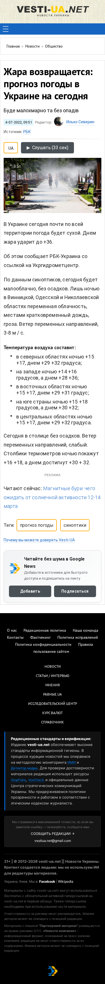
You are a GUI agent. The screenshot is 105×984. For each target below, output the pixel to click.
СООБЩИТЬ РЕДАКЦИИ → (52, 833)
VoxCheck (36, 780)
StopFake (18, 780)
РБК (27, 131)
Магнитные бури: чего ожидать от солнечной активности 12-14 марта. (52, 497)
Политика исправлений (77, 637)
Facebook (47, 881)
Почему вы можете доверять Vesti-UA (39, 540)
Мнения (52, 685)
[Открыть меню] (5, 29)
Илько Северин (80, 122)
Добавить (30, 591)
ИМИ (71, 762)
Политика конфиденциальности (43, 644)
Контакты (15, 637)
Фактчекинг (40, 637)
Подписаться (74, 591)
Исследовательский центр (52, 704)
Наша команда (85, 630)
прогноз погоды (36, 525)
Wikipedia (65, 881)
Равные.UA (52, 694)
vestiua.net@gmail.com (52, 841)
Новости (53, 667)
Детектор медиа (24, 768)
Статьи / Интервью (52, 676)
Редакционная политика (45, 630)
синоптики (75, 525)
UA (10, 147)
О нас (12, 630)
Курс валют (52, 713)
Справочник (52, 722)
